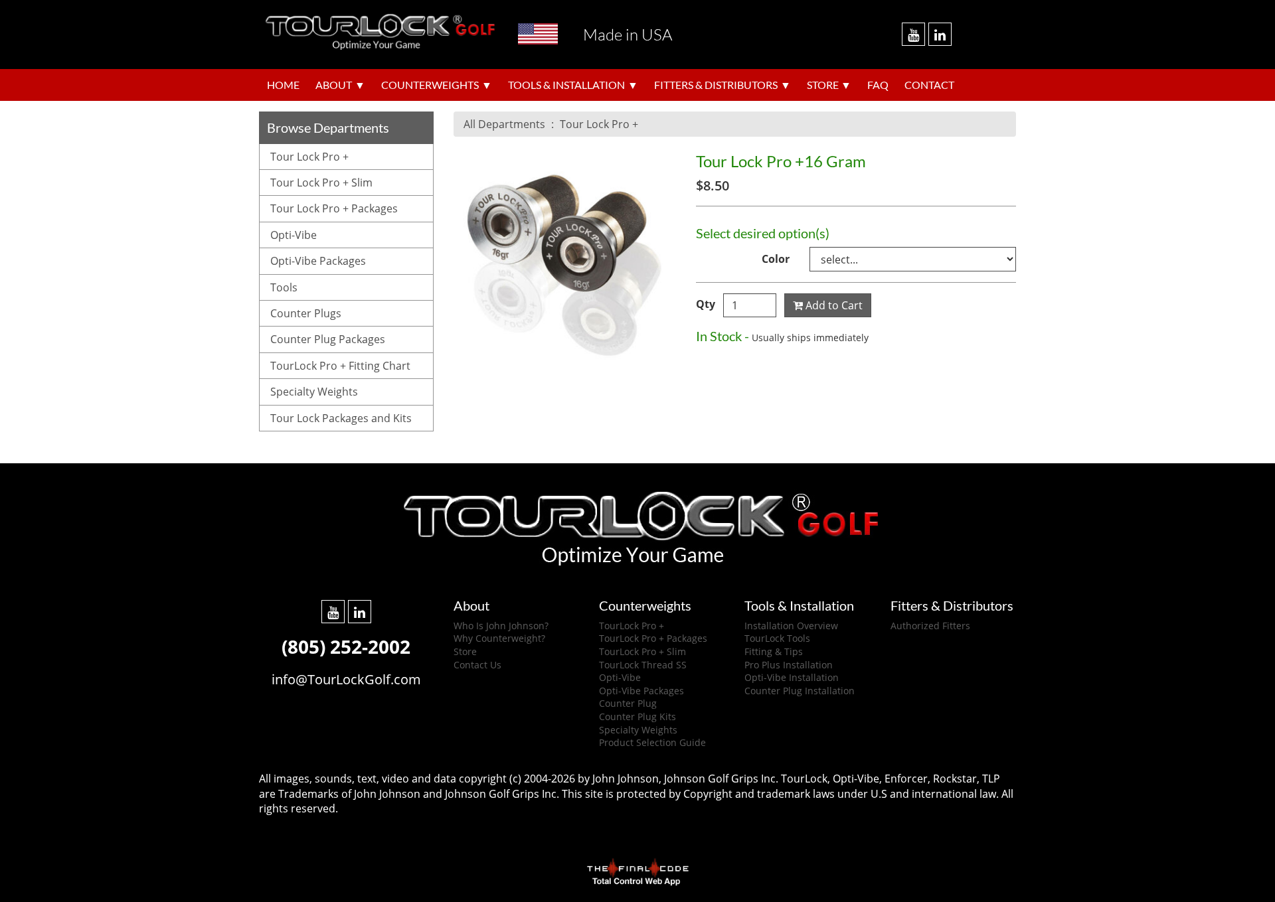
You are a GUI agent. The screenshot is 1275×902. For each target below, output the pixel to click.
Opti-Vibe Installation (791, 677)
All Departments (504, 124)
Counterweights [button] (430, 85)
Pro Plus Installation (788, 664)
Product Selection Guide (652, 742)
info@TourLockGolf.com (346, 679)
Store (465, 651)
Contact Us (477, 664)
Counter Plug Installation (799, 690)
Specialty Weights (314, 391)
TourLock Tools (777, 638)
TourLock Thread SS (643, 664)
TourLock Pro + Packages (653, 638)
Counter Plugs (305, 313)
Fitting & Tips (773, 651)
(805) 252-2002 (346, 646)
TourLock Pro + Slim (642, 651)
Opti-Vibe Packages (318, 261)
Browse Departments (328, 127)
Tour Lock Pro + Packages (334, 208)
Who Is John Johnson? (501, 625)
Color (776, 259)
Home (283, 85)
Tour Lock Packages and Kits (341, 418)
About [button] (333, 85)
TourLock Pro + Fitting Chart (340, 365)
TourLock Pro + (631, 625)
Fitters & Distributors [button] (716, 85)
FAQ (878, 85)
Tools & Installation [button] (566, 85)
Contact (929, 85)
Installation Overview (791, 625)
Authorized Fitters (930, 625)
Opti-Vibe (293, 235)
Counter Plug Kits (637, 716)
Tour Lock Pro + (599, 124)
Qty (705, 304)
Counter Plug (628, 703)
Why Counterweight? (499, 638)
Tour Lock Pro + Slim (321, 182)
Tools (284, 287)
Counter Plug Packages (327, 339)
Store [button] (823, 85)
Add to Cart (833, 305)
